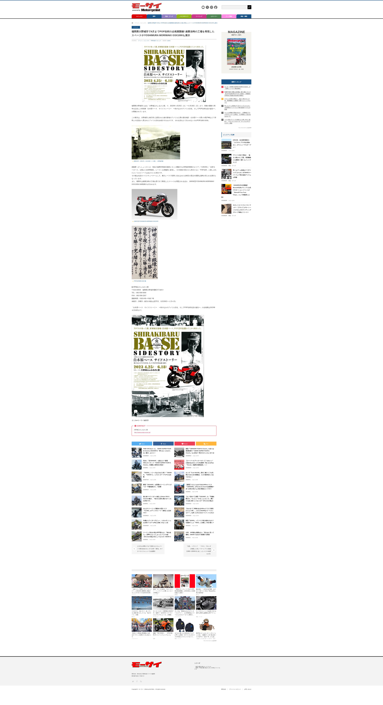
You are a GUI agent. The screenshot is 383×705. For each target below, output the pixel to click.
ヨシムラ (158, 40)
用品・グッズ (169, 16)
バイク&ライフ (184, 16)
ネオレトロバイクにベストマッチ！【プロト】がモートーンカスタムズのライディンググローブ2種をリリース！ (242, 208)
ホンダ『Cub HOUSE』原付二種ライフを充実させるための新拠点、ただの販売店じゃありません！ (200, 475)
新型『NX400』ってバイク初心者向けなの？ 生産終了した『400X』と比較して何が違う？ (200, 521)
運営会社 (223, 689)
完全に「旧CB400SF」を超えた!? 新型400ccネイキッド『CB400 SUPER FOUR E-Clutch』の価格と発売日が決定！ (157, 463)
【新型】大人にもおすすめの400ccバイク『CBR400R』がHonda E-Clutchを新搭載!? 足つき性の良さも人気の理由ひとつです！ (200, 487)
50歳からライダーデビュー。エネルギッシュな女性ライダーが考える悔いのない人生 (157, 521)
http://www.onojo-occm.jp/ (142, 432)
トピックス (139, 16)
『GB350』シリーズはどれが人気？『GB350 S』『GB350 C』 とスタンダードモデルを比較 (157, 475)
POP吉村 (153, 40)
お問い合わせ (247, 689)
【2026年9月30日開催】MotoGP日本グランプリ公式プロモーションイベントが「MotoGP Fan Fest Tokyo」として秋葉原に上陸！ (236, 191)
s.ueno (168, 40)
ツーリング (199, 16)
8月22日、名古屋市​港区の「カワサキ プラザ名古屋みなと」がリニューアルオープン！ (242, 143)
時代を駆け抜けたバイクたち (203, 666)
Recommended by (208, 640)
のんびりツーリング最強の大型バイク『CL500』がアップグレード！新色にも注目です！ (157, 511)
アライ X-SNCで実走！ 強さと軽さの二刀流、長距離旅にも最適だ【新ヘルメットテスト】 (242, 158)
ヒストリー (214, 16)
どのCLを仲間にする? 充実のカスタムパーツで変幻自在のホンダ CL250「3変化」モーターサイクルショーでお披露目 (150, 548)
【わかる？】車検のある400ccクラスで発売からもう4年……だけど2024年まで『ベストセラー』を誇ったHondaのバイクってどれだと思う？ (200, 511)
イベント (140, 40)
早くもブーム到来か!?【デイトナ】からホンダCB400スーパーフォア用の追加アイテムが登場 (242, 173)
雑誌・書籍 (244, 16)
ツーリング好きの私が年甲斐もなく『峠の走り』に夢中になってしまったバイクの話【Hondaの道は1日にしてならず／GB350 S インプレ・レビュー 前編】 (157, 535)
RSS (141, 681)
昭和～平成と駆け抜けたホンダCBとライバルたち (207, 668)
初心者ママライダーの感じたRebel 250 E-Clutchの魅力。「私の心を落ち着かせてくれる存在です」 (157, 499)
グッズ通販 (229, 16)
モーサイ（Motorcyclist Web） (147, 689)
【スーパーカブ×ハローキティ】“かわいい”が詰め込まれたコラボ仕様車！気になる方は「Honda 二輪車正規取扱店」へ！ (200, 463)
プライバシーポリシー (235, 689)
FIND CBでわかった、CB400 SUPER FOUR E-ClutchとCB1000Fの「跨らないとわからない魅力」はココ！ (157, 451)
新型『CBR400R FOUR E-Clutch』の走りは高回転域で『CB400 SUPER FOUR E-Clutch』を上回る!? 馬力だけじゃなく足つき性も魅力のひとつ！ (200, 451)
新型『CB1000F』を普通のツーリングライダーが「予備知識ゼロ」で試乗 (157, 485)
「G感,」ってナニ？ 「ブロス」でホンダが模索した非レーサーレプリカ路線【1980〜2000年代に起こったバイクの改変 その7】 (199, 550)
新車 (154, 16)
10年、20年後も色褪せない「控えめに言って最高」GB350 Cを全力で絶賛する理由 (200, 533)
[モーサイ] (147, 11)
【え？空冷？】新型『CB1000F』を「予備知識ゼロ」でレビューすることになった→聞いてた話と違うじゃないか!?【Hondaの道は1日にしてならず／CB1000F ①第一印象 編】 (200, 499)
